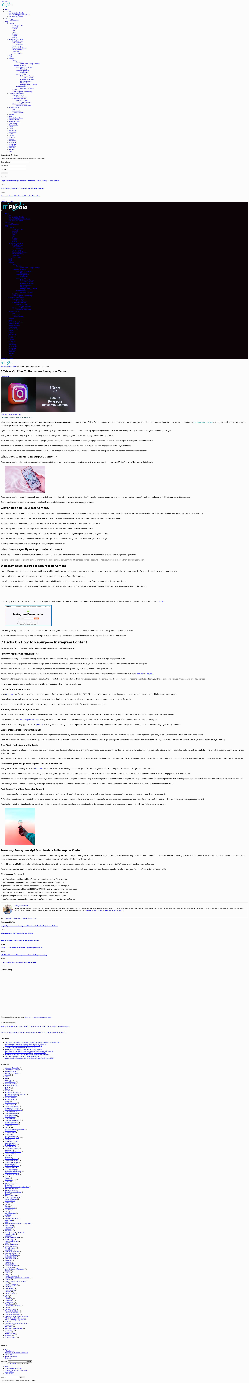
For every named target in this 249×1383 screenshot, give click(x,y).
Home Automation (10, 1188)
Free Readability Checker (16, 13)
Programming (13, 132)
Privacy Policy (9, 1372)
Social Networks (10, 1290)
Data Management (10, 1132)
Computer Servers (10, 1118)
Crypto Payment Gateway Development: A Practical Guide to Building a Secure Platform (30, 180)
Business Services (21, 74)
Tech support (13, 142)
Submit (22, 1377)
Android (15, 27)
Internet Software (10, 1201)
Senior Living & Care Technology (15, 1281)
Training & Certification (12, 1311)
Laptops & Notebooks (11, 1218)
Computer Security (18, 95)
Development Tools (11, 1141)
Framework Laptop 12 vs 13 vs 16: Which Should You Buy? (20, 196)
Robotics (11, 135)
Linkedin (100, 910)
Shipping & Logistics (11, 1285)
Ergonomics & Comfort (19, 48)
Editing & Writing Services (28, 84)
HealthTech (8, 1185)
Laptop (14, 36)
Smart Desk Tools (17, 50)
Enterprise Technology (12, 1173)
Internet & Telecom (11, 1199)
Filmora (39, 724)
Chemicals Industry (22, 86)
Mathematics (8, 1230)
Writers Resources (10, 1337)
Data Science (13, 130)
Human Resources (10, 1195)
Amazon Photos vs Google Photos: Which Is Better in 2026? (20, 940)
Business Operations (22, 71)
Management (24, 72)
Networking (12, 140)
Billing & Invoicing (11, 1085)
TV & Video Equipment (23, 102)
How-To (7, 1194)
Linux (6, 1222)
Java (6, 1211)
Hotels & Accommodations (13, 1192)
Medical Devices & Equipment (14, 1232)
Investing (19, 62)
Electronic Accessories (11, 1160)
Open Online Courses (11, 1255)
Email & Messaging (11, 1169)
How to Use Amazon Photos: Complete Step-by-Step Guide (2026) (22, 947)
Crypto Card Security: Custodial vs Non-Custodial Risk (18, 962)
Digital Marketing (14, 107)
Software (11, 114)
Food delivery (28, 78)
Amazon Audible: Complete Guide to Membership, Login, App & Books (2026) (29, 1058)
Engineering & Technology (13, 1171)
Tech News (8, 1299)
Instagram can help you (203, 422)
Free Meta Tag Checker (16, 16)
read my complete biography (114, 910)
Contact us (8, 1358)
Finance (14, 60)
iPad (13, 30)
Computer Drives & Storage (13, 1110)
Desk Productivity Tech (16, 39)
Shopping (8, 1286)
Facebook (88, 910)
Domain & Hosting (14, 121)
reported (9, 694)
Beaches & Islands (10, 1083)
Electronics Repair (22, 100)
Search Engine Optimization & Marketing (17, 1278)
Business (11, 58)
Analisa (140, 674)
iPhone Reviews (17, 25)
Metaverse (12, 137)
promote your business (29, 719)
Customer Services (10, 1131)
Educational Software (11, 1159)
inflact (162, 601)
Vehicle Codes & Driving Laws (14, 1318)
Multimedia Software (11, 1244)
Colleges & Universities (12, 1108)
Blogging (11, 126)
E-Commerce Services (27, 76)
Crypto (11, 133)
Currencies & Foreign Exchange (30, 64)
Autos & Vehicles (10, 1082)
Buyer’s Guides (17, 53)
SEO (13, 109)
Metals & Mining (10, 1234)
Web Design (12, 146)
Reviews (11, 23)
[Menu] (1, 210)
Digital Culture (9, 1143)
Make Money (13, 123)
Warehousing (24, 83)
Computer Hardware (11, 1111)
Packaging (8, 1262)
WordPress (12, 147)
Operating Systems (10, 1257)
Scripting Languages (11, 1276)
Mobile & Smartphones (16, 118)
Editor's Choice (9, 1153)
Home (6, 9)
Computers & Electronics (16, 93)
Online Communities (11, 1253)
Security (11, 139)
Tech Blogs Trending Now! (13, 1368)
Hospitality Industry (26, 81)
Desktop (15, 34)
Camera (14, 29)
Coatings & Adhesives (27, 88)
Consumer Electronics (19, 98)
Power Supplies (9, 1264)
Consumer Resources (11, 1124)
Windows (11, 149)
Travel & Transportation (12, 1313)
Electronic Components (23, 105)
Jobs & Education (10, 1213)
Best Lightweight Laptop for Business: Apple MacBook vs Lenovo (22, 188)
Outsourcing (8, 1260)
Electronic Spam (10, 1164)
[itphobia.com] (15, 210)
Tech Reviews (16, 43)
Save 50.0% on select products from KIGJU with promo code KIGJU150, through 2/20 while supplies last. (34, 1032)
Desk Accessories (17, 46)
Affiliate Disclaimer (11, 1356)
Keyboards (19, 44)
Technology (12, 144)
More (10, 151)
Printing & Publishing (11, 1265)
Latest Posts (8, 1220)
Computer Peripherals (11, 1113)
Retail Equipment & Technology (22, 91)
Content (11, 128)
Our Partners (8, 1354)
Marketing (23, 69)
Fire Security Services (27, 79)
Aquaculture (8, 1080)
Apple (10, 55)
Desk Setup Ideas (17, 41)
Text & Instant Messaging (12, 1306)
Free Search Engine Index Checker (19, 15)
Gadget (14, 37)
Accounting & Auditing (12, 1068)
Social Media (16, 111)
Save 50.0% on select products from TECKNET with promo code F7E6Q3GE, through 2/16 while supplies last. (35, 1026)
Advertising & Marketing (24, 67)
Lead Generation (14, 20)
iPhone (7, 1206)
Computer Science (10, 1115)
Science (7, 1274)
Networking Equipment (12, 1251)
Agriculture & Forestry (12, 1073)
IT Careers (8, 1209)
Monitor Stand (9, 1239)
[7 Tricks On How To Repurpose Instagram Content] (38, 411)
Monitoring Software (11, 1241)
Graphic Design (13, 125)
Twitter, (94, 910)
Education (8, 1155)
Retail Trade (16, 90)
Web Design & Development (13, 1328)
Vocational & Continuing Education (16, 1323)
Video (6, 1321)
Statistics (7, 1295)
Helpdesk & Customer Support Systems (17, 1187)
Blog (6, 22)
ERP (6, 1176)
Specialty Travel (10, 1293)
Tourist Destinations (11, 1309)
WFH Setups (16, 51)
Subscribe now (9, 1351)
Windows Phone (14, 119)
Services (7, 18)
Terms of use (9, 1373)
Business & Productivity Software (15, 1094)
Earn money (8, 1150)
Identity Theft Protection (12, 1197)
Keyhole (150, 674)
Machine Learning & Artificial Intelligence (18, 1223)
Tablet (14, 32)
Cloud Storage (9, 1104)
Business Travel (9, 1099)
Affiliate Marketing (18, 112)
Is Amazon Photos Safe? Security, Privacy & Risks (17, 933)
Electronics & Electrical (19, 104)
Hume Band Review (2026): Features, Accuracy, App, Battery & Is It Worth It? (29, 1051)
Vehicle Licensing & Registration (15, 1320)
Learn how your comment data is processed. (38, 1017)
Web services (9, 1330)
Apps (10, 57)
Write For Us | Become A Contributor (16, 1353)
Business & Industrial (19, 65)
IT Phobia (13, 1363)
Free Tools (8, 11)
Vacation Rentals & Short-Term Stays (16, 1316)
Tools (6, 1307)
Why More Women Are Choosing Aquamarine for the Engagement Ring (24, 955)
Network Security (21, 97)
